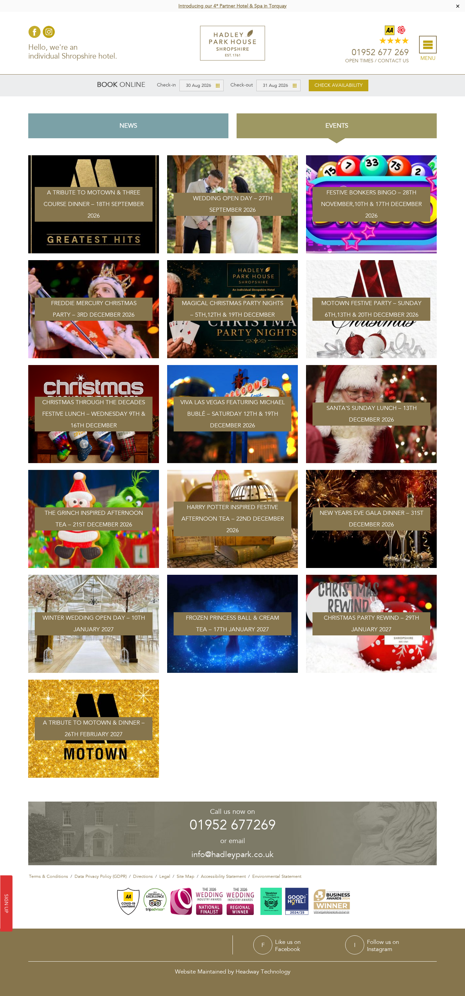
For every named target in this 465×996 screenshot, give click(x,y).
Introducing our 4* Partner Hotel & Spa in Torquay (232, 6)
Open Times (359, 61)
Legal (164, 876)
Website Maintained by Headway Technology (232, 971)
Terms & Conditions (48, 876)
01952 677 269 (380, 52)
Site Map (185, 876)
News (128, 126)
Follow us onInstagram (383, 945)
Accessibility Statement (223, 876)
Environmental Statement (276, 876)
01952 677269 (233, 825)
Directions (143, 876)
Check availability (339, 85)
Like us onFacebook (288, 945)
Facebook (34, 32)
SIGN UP (6, 903)
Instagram (49, 32)
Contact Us (393, 61)
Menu (427, 58)
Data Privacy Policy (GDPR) (101, 876)
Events (336, 126)
